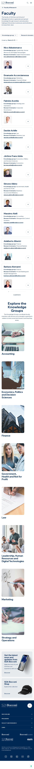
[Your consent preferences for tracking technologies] (31, 766)
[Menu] (31, 3)
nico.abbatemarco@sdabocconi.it (15, 56)
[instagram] (28, 756)
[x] (11, 756)
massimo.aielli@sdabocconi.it (13, 222)
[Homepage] (9, 705)
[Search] (27, 3)
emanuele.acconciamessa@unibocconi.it (17, 82)
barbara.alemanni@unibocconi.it (14, 276)
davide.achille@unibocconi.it (13, 137)
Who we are (6, 714)
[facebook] (5, 756)
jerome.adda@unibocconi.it (13, 165)
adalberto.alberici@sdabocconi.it (15, 248)
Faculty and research (9, 723)
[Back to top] (29, 705)
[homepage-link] (7, 3)
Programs (5, 718)
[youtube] (22, 756)
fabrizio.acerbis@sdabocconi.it (14, 112)
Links (3, 727)
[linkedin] (17, 756)
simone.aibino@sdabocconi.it (13, 195)
